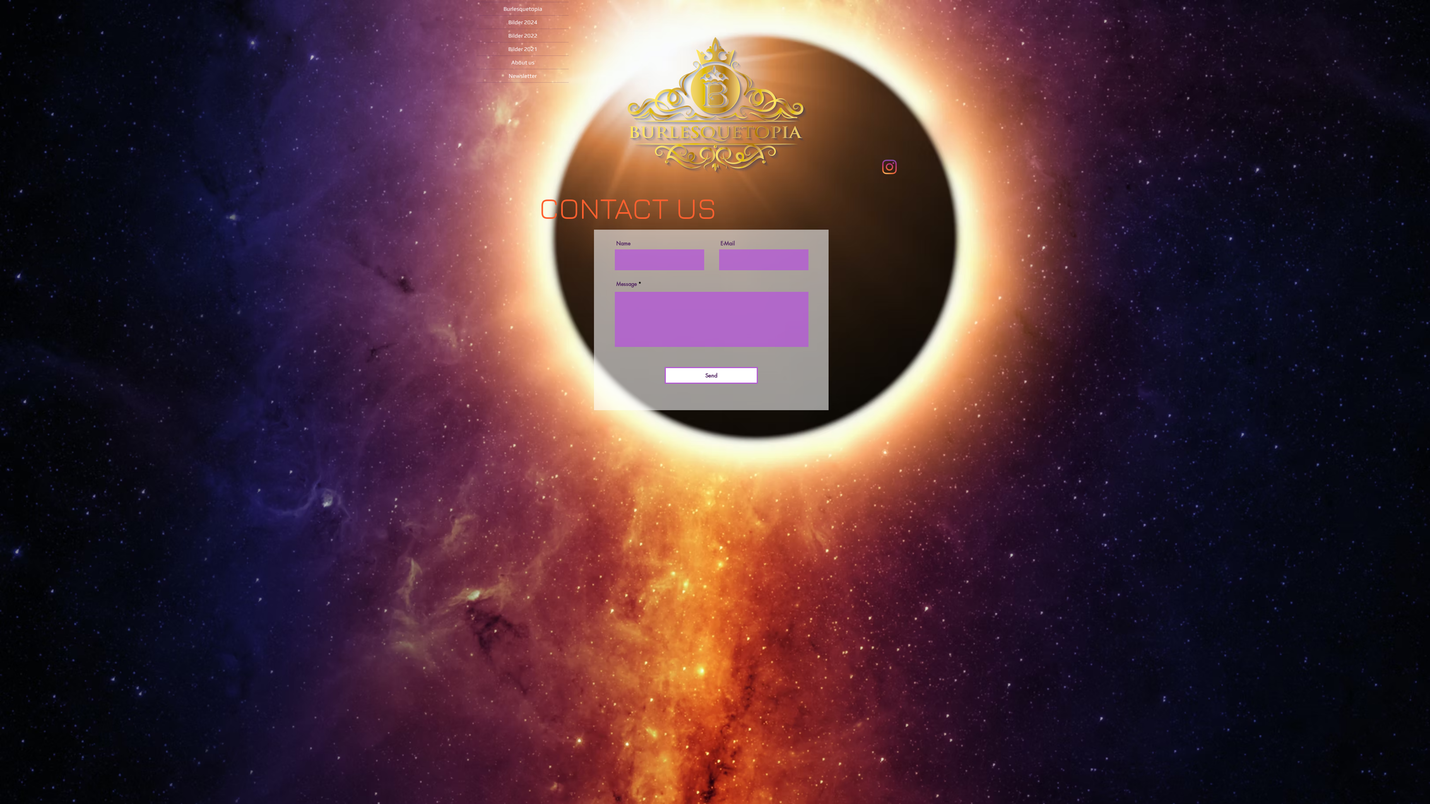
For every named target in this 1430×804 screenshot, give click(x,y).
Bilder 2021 (522, 49)
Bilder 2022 (522, 35)
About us (522, 62)
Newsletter (523, 76)
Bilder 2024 (522, 22)
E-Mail (728, 243)
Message (626, 284)
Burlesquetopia (522, 9)
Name (623, 243)
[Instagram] (889, 167)
